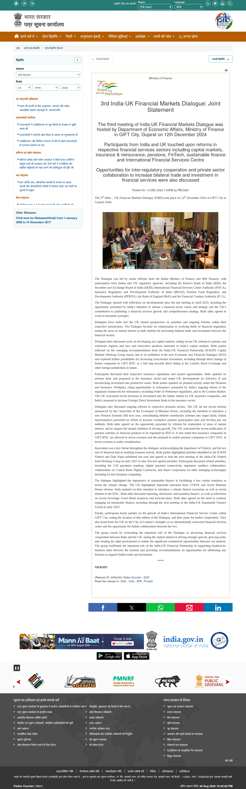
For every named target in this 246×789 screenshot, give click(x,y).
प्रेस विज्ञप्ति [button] (50, 36)
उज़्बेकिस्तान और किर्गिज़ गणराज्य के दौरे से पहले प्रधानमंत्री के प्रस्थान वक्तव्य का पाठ (48, 143)
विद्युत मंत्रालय (174, 756)
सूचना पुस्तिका (24, 739)
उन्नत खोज (190, 36)
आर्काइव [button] (140, 36)
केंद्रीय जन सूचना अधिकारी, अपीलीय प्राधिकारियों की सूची (45, 723)
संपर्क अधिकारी (96, 717)
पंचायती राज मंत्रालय (177, 745)
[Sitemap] (222, 3)
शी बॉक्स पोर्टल (96, 745)
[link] (82, 640)
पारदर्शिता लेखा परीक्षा (27, 734)
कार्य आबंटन (23, 728)
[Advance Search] (229, 3)
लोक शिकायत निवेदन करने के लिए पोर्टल (36, 745)
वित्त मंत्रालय (173, 717)
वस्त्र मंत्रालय (174, 712)
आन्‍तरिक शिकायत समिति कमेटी (32, 717)
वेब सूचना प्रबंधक (97, 739)
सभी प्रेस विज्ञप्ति (32, 48)
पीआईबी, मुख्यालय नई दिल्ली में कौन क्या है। (110, 706)
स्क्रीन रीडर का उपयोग (125, 3)
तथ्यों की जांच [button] (162, 36)
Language (180, 2)
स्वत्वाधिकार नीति (113, 771)
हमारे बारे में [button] (27, 36)
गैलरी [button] (69, 36)
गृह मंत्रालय (173, 728)
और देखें (229, 760)
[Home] (16, 37)
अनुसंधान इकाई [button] (90, 36)
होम (18, 48)
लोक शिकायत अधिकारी (100, 712)
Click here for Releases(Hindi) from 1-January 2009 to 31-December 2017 (46, 220)
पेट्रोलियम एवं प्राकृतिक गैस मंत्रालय (185, 750)
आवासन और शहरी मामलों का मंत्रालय (185, 734)
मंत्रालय (20, 69)
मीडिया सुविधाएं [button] (117, 36)
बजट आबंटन (95, 723)
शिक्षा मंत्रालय (173, 739)
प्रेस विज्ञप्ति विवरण (53, 48)
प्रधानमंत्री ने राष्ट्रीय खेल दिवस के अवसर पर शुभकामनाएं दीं (48, 135)
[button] (207, 3)
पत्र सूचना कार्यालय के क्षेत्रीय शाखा (34, 712)
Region (141, 2)
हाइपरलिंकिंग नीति (65, 771)
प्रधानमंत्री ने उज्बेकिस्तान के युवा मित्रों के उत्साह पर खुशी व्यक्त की (47, 126)
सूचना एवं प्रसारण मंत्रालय (180, 706)
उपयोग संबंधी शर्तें (136, 771)
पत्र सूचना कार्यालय (44, 24)
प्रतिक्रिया (184, 771)
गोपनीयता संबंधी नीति (89, 771)
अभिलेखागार (167, 771)
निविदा (153, 771)
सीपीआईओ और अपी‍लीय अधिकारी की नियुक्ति (110, 734)
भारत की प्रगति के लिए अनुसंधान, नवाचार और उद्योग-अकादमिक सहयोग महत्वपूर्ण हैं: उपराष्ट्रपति (44, 108)
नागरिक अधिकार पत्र (99, 728)
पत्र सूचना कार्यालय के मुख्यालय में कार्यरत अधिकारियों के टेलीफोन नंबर (51, 706)
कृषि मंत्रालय (173, 723)
